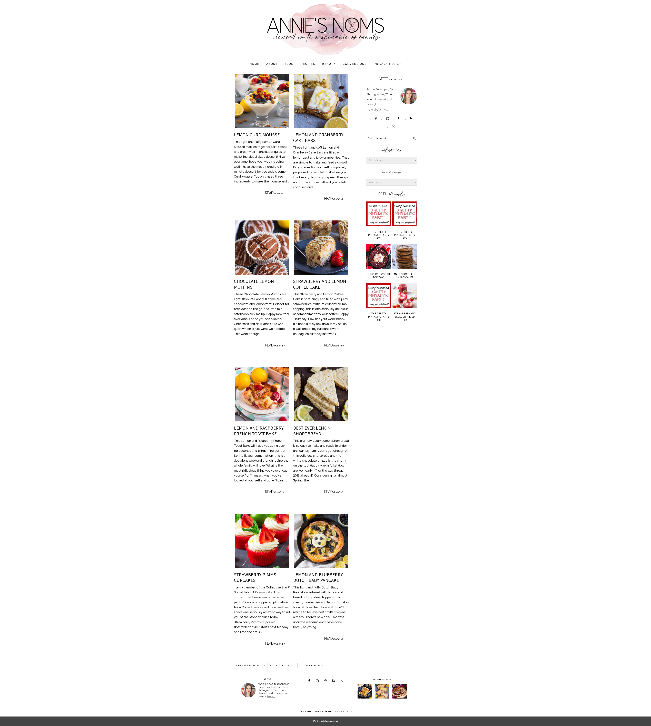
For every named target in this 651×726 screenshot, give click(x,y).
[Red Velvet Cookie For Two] (378, 256)
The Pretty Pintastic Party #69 (378, 235)
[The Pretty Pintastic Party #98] (378, 295)
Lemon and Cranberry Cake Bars (318, 137)
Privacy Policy (343, 711)
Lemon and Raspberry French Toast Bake (259, 431)
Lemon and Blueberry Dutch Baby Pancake (318, 577)
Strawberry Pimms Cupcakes (255, 577)
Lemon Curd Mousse (257, 135)
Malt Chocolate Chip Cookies (404, 275)
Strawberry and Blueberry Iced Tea (405, 317)
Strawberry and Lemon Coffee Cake (319, 284)
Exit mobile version (325, 721)
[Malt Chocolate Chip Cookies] (404, 256)
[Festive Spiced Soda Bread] (399, 691)
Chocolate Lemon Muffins (254, 284)
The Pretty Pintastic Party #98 (378, 317)
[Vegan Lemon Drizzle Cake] (382, 691)
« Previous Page (248, 665)
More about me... (377, 109)
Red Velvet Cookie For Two (379, 275)
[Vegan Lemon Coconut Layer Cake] (365, 691)
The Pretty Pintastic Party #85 (404, 235)
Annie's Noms (325, 28)
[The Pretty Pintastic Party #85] (404, 213)
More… (271, 696)
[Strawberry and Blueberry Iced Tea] (404, 295)
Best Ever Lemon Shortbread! (312, 431)
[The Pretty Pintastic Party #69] (378, 213)
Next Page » (314, 665)
